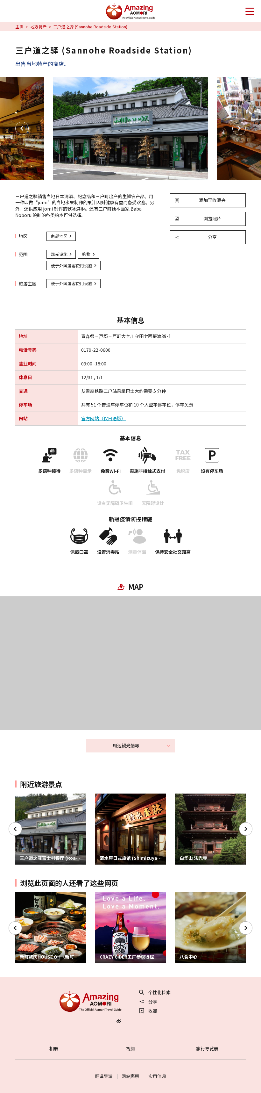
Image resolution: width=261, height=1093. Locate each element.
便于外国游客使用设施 (71, 265)
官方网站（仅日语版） (103, 418)
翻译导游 (104, 1076)
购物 (86, 254)
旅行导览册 (207, 1048)
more (21, 796)
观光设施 (59, 254)
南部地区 (59, 236)
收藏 (152, 1011)
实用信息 (157, 1076)
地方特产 (38, 27)
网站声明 (130, 1076)
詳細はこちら (28, 895)
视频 (130, 1048)
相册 (53, 1048)
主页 (19, 27)
